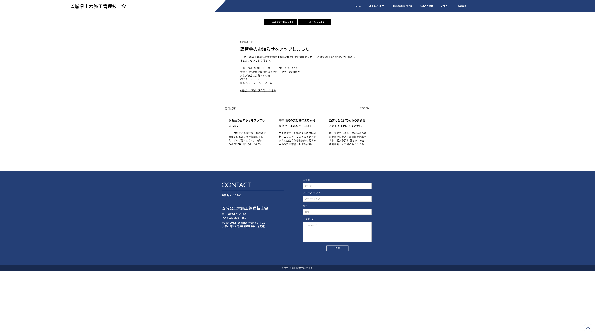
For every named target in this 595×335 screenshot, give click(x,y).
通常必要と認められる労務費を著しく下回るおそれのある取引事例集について (347, 124)
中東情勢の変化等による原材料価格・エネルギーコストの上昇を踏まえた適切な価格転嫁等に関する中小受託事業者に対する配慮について (297, 124)
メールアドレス (310, 193)
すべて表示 (364, 108)
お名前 (306, 180)
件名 (305, 206)
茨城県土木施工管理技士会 (245, 208)
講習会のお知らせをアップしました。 (247, 123)
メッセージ (308, 219)
